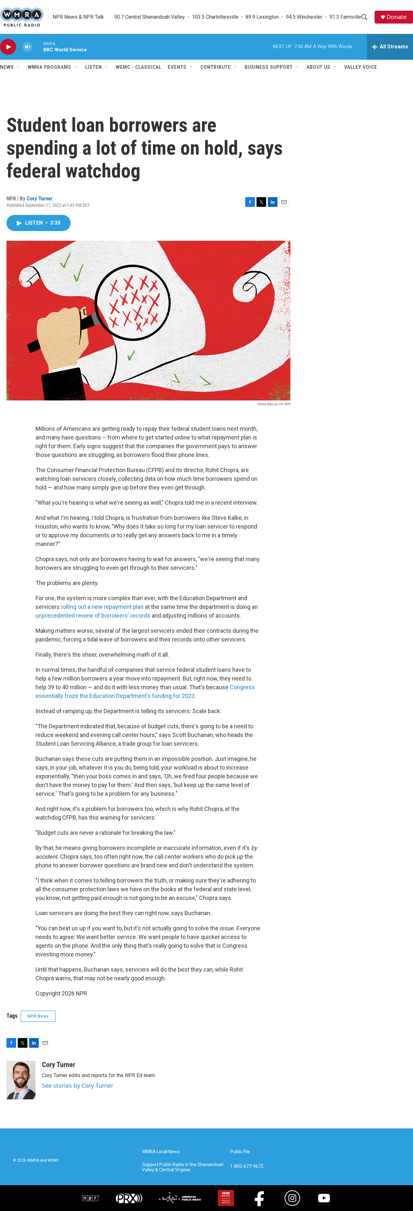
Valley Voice (360, 67)
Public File (240, 1151)
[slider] (38, 46)
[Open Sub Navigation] (18, 67)
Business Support (269, 67)
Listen (93, 67)
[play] (8, 47)
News (7, 67)
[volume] (27, 47)
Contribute (215, 67)
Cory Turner (40, 198)
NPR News (38, 1016)
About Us (318, 67)
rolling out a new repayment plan (102, 606)
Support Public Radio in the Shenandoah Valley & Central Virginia (183, 1167)
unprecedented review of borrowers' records (92, 615)
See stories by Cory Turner (77, 1085)
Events (177, 67)
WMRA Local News (161, 1151)
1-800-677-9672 (246, 1166)
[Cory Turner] (20, 1080)
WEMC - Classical (138, 67)
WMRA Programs (49, 67)
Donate (397, 17)
